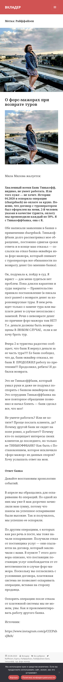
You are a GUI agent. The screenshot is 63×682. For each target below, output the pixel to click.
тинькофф (9, 661)
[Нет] (59, 672)
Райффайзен (26, 658)
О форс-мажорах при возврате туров (27, 102)
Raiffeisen (9, 658)
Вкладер (25, 656)
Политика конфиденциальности (38, 677)
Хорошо (14, 677)
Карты (17, 658)
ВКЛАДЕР (13, 7)
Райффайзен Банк (41, 658)
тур (16, 661)
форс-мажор (24, 661)
